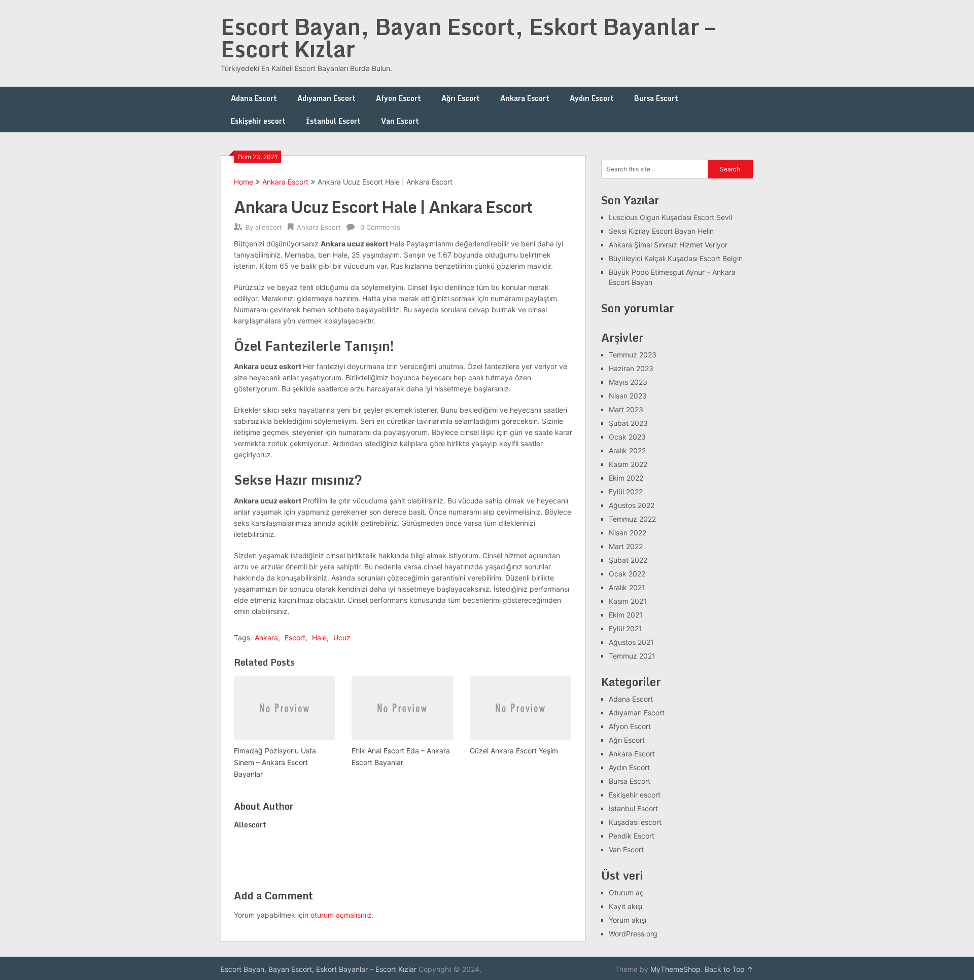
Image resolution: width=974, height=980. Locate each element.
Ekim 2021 (626, 614)
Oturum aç (626, 892)
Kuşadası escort (635, 822)
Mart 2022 (626, 546)
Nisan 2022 (627, 532)
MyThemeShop (675, 969)
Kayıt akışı (625, 906)
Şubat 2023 (628, 423)
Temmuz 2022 (632, 519)
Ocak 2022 (627, 573)
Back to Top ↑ (729, 969)
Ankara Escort (524, 98)
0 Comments (380, 227)
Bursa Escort (656, 98)
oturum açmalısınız (341, 915)
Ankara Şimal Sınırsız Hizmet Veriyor (668, 244)
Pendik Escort (631, 835)
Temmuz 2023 (632, 354)
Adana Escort (254, 98)
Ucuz (342, 637)
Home (243, 181)
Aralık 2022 (627, 450)
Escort (295, 637)
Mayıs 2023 (628, 382)
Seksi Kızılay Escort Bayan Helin (661, 231)
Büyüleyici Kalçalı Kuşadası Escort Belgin (676, 258)
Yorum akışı (627, 920)
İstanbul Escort (333, 121)
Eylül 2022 (626, 491)
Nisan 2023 (628, 395)
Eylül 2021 (625, 628)
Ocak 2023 (627, 436)
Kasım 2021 (628, 601)
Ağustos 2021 (631, 642)
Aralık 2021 (627, 587)
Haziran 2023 (631, 368)
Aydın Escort (592, 98)
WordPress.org (633, 933)
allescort (268, 227)
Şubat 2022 (628, 560)
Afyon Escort (398, 98)
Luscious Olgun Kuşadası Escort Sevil (670, 217)
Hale (319, 637)
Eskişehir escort (258, 121)
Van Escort (400, 121)
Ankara (266, 637)
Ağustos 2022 (631, 505)
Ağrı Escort (460, 98)
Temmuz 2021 (632, 655)
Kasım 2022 (628, 464)
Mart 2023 (626, 409)
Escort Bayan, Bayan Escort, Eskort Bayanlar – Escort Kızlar (468, 37)
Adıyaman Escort (326, 98)
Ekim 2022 (626, 478)
